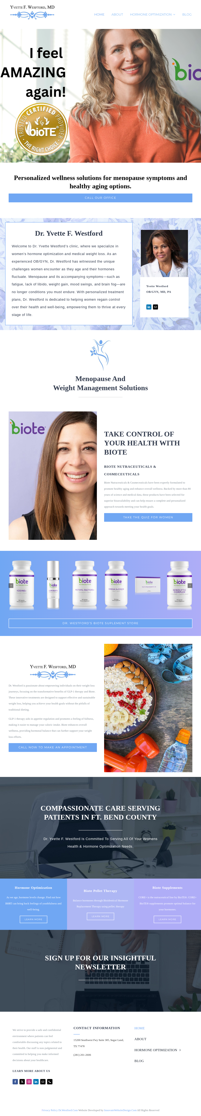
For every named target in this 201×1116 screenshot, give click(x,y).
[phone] (49, 1081)
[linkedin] (36, 1081)
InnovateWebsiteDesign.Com (120, 1110)
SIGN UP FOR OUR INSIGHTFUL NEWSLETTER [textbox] (100, 962)
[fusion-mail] (155, 306)
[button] (11, 585)
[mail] (43, 1081)
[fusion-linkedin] (148, 306)
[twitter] (22, 1081)
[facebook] (15, 1081)
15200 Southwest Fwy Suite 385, (91, 1040)
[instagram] (29, 1081)
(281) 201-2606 (82, 1054)
